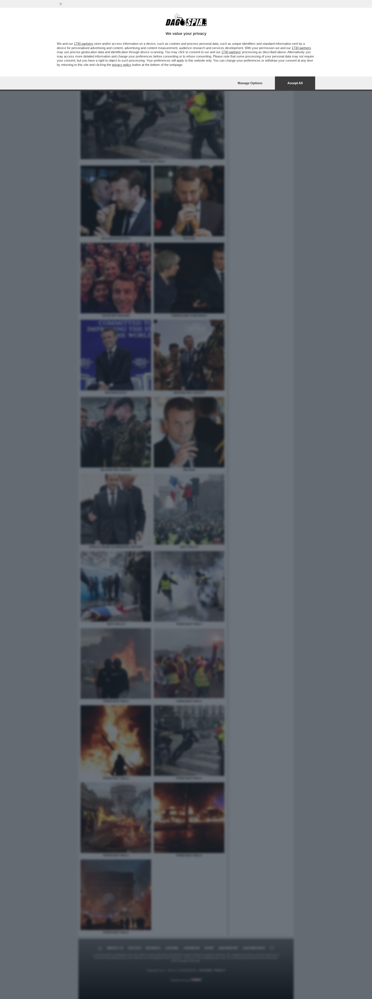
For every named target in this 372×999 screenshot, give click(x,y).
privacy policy (121, 65)
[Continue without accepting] (61, 4)
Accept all (295, 83)
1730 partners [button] (83, 43)
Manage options (250, 83)
